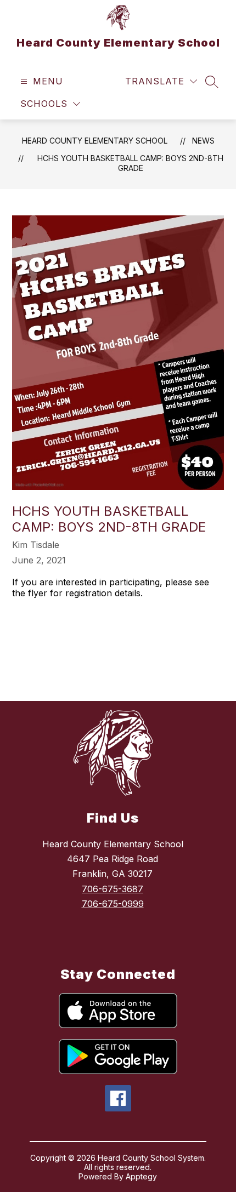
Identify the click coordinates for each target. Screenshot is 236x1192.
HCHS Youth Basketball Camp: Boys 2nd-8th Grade (130, 163)
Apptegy (141, 1176)
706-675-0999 (113, 903)
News (203, 140)
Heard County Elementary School (94, 140)
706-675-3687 (112, 888)
